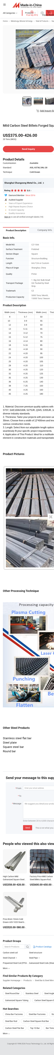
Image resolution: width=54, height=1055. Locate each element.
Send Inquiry (28, 149)
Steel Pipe (33, 957)
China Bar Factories (14, 1014)
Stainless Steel (31, 993)
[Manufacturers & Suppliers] (27, 5)
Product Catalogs (43, 946)
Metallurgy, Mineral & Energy (22, 21)
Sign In (7, 216)
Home (5, 21)
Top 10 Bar (35, 1028)
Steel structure (35, 952)
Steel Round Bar (12, 993)
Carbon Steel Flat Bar (14, 1028)
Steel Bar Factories (37, 1014)
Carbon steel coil (10, 952)
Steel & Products (42, 21)
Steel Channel (9, 957)
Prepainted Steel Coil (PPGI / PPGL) (16, 963)
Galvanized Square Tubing (16, 1000)
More (5, 1033)
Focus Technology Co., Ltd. (36, 1043)
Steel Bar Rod (11, 1021)
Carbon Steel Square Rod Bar (36, 1021)
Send (27, 827)
